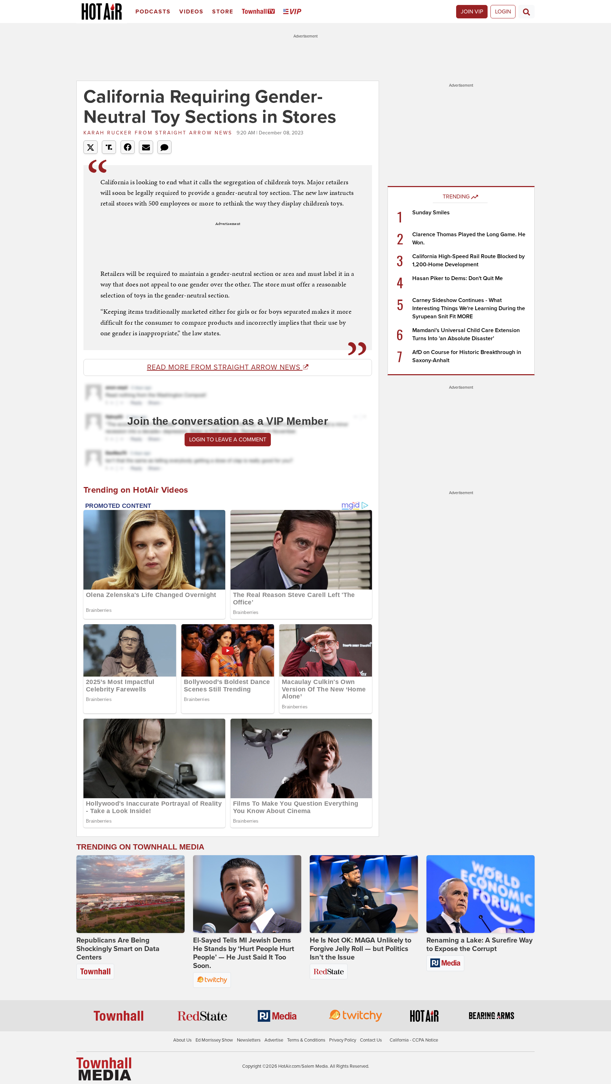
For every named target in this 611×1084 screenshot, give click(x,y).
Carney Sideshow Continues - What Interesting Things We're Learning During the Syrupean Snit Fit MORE (468, 308)
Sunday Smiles (431, 212)
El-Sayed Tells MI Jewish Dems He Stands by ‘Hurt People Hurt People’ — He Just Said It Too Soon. (243, 953)
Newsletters (249, 1040)
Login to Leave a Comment (227, 439)
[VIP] (293, 11)
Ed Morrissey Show (214, 1040)
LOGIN (503, 11)
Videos (191, 11)
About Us (182, 1040)
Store (222, 11)
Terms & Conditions (306, 1040)
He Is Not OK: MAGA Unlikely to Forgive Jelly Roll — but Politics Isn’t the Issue (360, 949)
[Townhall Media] (103, 1068)
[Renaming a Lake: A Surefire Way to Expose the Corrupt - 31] (480, 894)
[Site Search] (526, 11)
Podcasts (153, 11)
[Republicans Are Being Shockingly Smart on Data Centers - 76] (130, 894)
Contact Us (371, 1040)
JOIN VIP (472, 11)
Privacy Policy (342, 1040)
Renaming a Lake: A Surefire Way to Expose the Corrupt (479, 944)
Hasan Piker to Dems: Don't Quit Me (457, 278)
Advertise (273, 1040)
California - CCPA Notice (414, 1040)
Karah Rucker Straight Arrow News (159, 133)
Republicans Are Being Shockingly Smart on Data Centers (117, 949)
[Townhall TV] (259, 11)
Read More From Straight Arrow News (225, 367)
